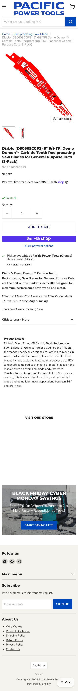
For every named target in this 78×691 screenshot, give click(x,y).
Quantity (7, 204)
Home (6, 34)
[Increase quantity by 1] (37, 213)
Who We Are (14, 626)
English (37, 665)
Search (39, 674)
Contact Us (13, 649)
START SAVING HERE (39, 525)
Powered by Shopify (39, 684)
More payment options (39, 246)
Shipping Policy (15, 636)
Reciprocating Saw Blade (31, 34)
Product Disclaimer (18, 631)
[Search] (70, 21)
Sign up (62, 604)
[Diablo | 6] (8, 133)
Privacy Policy (14, 645)
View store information (19, 264)
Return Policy (14, 640)
